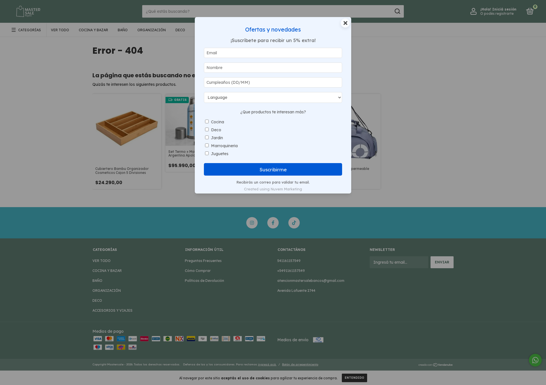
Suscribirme (273, 169)
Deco (216, 129)
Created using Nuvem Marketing (273, 189)
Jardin (217, 137)
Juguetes (219, 153)
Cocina (217, 121)
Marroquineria (224, 145)
